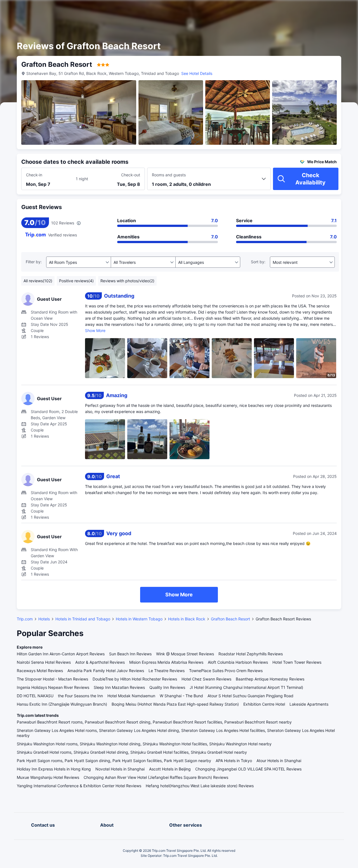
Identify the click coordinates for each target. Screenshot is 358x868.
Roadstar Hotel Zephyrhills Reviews (250, 653)
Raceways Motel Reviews (40, 670)
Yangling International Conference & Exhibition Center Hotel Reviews (79, 785)
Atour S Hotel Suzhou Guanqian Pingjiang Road (250, 695)
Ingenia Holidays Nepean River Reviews (53, 687)
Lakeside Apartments (308, 704)
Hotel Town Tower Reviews (296, 662)
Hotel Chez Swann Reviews (206, 679)
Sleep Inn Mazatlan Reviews (119, 687)
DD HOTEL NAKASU (35, 695)
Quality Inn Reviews (167, 687)
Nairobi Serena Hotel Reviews (44, 662)
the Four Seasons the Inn (80, 695)
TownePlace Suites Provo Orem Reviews (226, 670)
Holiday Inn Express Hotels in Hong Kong (54, 769)
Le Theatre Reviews (167, 670)
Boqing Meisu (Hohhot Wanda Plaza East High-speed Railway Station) (175, 704)
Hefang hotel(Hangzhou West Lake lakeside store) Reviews (200, 785)
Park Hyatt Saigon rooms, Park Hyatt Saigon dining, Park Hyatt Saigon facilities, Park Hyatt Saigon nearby (114, 760)
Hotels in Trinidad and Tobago (82, 618)
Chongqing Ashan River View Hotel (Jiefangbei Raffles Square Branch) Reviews (156, 777)
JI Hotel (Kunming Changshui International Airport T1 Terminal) (246, 687)
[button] (310, 9)
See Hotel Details (196, 73)
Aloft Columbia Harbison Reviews (238, 662)
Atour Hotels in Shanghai (278, 760)
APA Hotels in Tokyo (234, 760)
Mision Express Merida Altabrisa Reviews (166, 662)
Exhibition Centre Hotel (264, 704)
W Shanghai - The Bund (181, 695)
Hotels (44, 618)
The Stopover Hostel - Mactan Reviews (52, 679)
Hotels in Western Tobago (139, 618)
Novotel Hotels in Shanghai (120, 769)
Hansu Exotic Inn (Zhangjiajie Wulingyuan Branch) (62, 704)
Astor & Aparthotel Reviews (100, 662)
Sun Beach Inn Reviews (130, 653)
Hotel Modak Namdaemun (131, 695)
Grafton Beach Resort (230, 618)
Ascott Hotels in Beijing (170, 769)
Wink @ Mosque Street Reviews (185, 653)
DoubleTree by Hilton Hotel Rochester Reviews (135, 679)
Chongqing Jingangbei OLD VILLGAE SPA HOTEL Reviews (248, 769)
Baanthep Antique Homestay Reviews (270, 679)
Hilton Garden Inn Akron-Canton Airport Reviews (61, 653)
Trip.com (25, 618)
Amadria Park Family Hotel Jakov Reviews (105, 670)
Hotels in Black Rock (186, 618)
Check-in (34, 174)
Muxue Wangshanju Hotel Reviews (48, 777)
